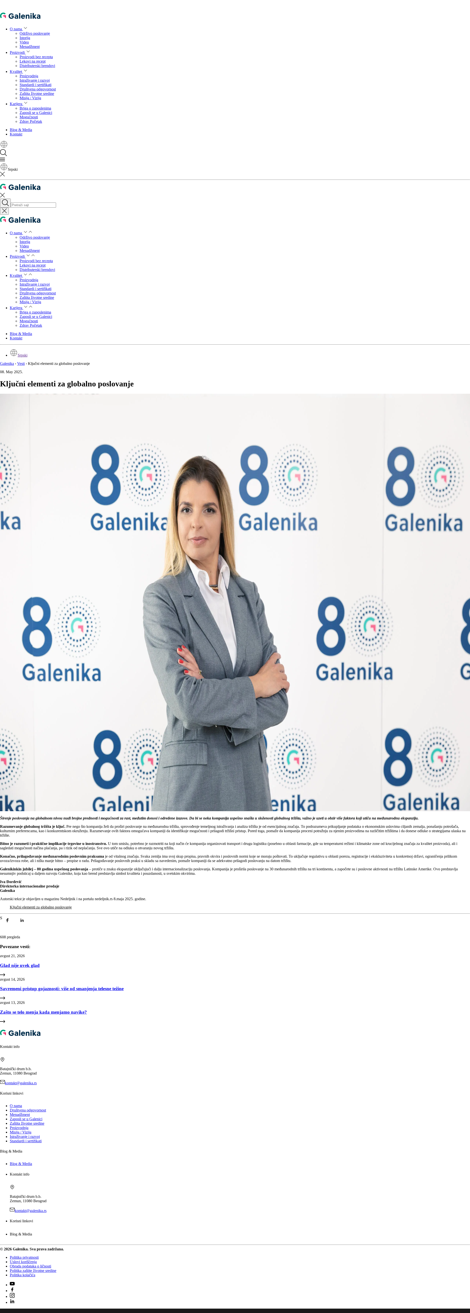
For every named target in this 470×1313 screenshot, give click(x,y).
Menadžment (30, 47)
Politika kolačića (22, 1275)
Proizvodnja (29, 76)
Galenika (7, 363)
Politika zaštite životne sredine (33, 1270)
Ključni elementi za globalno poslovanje (41, 907)
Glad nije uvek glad (20, 965)
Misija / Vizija (30, 98)
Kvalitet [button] (16, 71)
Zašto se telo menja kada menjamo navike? (43, 1012)
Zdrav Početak (31, 121)
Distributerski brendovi (37, 66)
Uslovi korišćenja (23, 1262)
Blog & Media (21, 130)
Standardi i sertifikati (35, 85)
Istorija (25, 38)
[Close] (4, 211)
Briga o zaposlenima (35, 108)
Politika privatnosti (24, 1257)
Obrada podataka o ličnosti (30, 1266)
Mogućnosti (29, 117)
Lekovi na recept (33, 61)
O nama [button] (16, 29)
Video (24, 42)
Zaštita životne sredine (37, 93)
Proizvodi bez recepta (36, 57)
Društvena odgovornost (38, 89)
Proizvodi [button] (18, 52)
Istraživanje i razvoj (35, 80)
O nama (16, 1106)
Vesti (21, 363)
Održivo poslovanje (35, 33)
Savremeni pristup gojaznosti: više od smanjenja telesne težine (62, 988)
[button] (4, 147)
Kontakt (16, 134)
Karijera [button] (16, 104)
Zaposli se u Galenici (36, 113)
